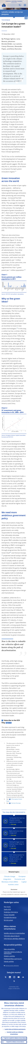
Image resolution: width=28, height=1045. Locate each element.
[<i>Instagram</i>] (14, 977)
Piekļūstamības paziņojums (13, 959)
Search (19, 5)
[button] (25, 2)
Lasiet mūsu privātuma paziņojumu (15, 1029)
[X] (5, 977)
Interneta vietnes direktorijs (12, 965)
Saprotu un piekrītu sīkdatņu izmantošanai (15, 1038)
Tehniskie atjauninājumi (12, 936)
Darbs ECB (7, 909)
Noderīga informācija (11, 912)
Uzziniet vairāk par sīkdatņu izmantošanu (15, 1033)
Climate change (9, 876)
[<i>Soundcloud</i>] (23, 977)
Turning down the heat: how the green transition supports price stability (17, 821)
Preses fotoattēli (9, 915)
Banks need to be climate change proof (16, 833)
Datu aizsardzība (9, 949)
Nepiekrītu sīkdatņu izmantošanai (15, 1041)
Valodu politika (9, 961)
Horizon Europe (16, 803)
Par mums (7, 907)
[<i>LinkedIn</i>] (10, 977)
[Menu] (25, 5)
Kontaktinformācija (10, 917)
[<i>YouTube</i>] (18, 977)
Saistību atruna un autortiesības (14, 933)
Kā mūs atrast (8, 920)
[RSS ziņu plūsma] (14, 981)
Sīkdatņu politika (9, 956)
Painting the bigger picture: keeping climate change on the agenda (16, 845)
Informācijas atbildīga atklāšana (14, 938)
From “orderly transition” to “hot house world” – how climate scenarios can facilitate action (16, 859)
